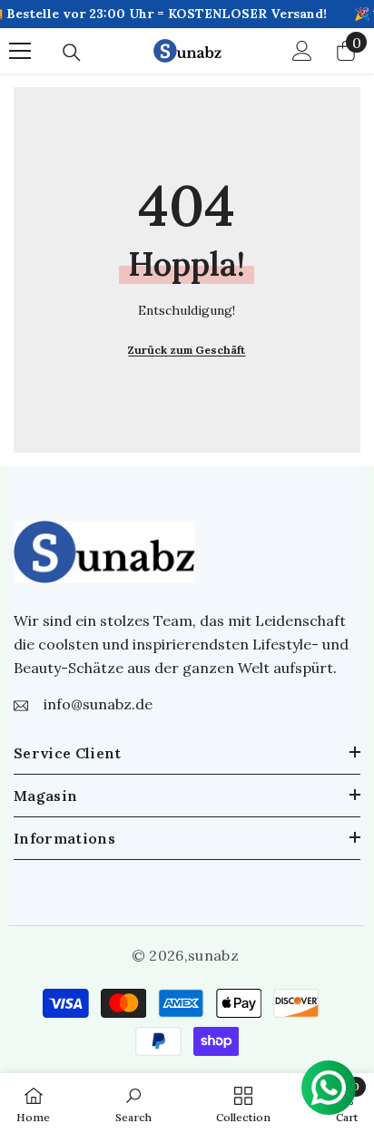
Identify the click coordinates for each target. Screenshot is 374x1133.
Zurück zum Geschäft (186, 350)
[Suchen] (72, 52)
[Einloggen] (302, 51)
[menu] (20, 51)
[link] (133, 1103)
